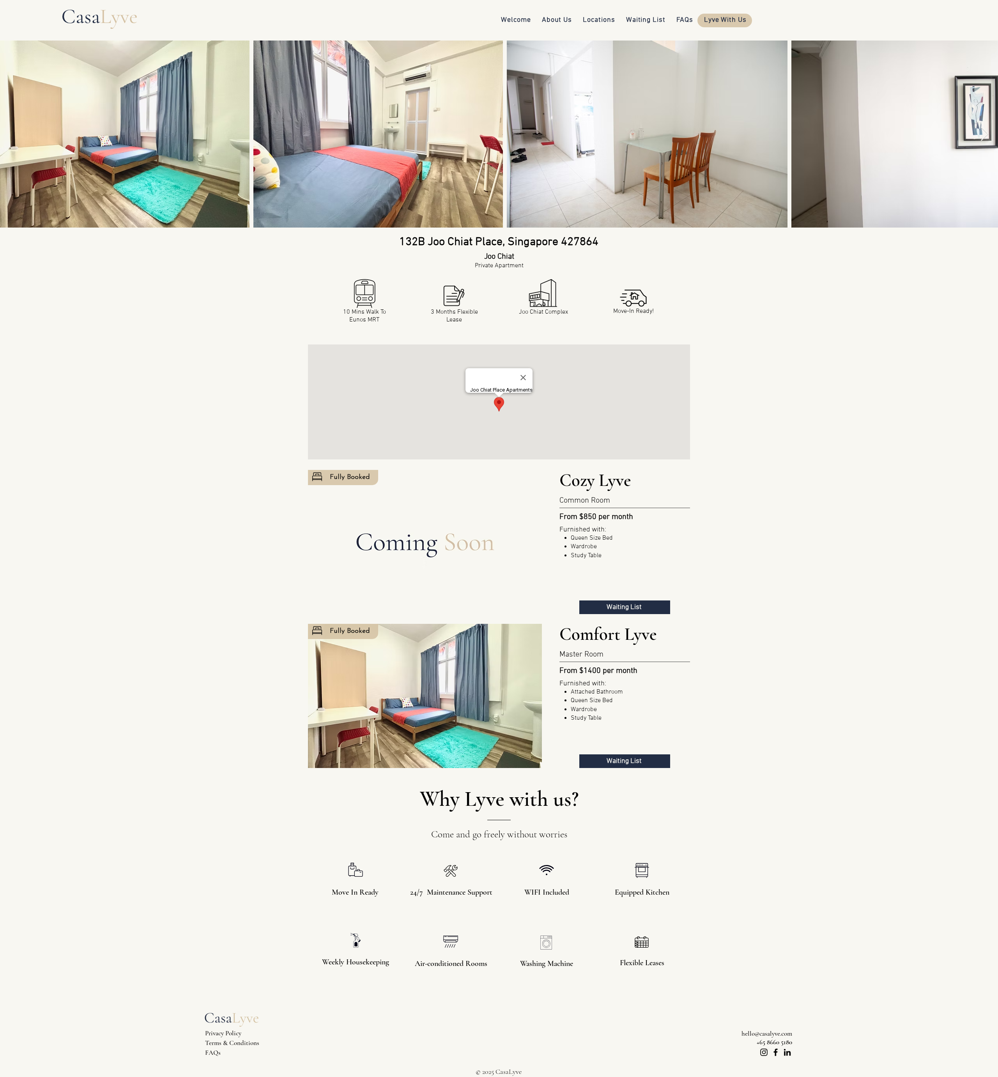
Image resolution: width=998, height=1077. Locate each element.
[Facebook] (775, 1052)
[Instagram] (764, 1052)
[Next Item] (984, 134)
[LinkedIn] (787, 1052)
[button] (425, 542)
